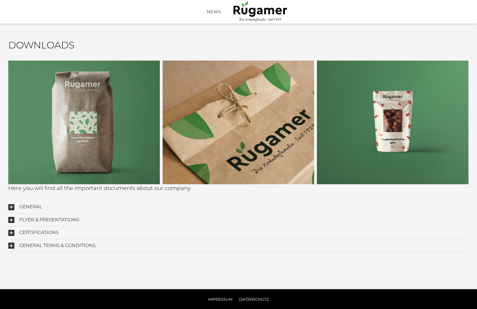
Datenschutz (254, 299)
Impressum (221, 299)
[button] (238, 207)
